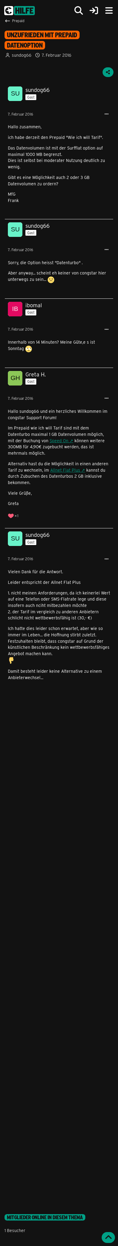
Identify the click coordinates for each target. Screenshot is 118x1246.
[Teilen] (108, 72)
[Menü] (109, 11)
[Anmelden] (94, 11)
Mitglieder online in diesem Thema (45, 1217)
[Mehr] (106, 114)
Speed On (59, 440)
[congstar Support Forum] (19, 11)
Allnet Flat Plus (65, 470)
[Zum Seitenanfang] (108, 1237)
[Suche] (79, 11)
